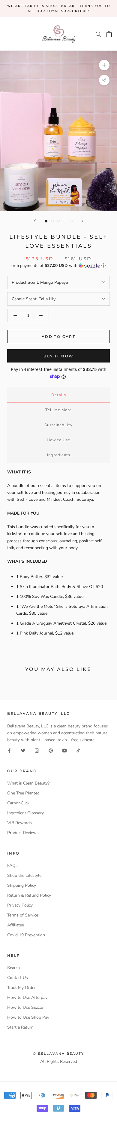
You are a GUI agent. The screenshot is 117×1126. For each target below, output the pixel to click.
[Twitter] (23, 750)
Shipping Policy (21, 885)
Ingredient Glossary (25, 813)
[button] (58, 265)
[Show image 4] (65, 221)
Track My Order (21, 987)
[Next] (82, 220)
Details (58, 395)
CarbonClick (18, 803)
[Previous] (35, 220)
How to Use (58, 440)
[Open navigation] (8, 34)
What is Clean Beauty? (28, 783)
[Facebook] (9, 750)
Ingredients (58, 455)
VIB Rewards (19, 823)
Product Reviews (23, 833)
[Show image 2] (52, 221)
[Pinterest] (51, 750)
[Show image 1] (46, 221)
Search (13, 968)
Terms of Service (22, 915)
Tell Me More (58, 410)
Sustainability (58, 425)
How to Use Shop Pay (28, 1017)
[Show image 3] (58, 221)
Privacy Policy (20, 905)
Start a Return (20, 1027)
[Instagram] (37, 750)
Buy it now (59, 356)
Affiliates (15, 925)
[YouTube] (64, 750)
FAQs (12, 865)
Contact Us (17, 978)
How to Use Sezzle (25, 1007)
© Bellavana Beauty (58, 1053)
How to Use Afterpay (27, 997)
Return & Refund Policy (29, 895)
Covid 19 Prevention (26, 935)
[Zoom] (104, 65)
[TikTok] (78, 750)
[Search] (98, 33)
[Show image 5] (71, 221)
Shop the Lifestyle (24, 875)
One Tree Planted (23, 793)
